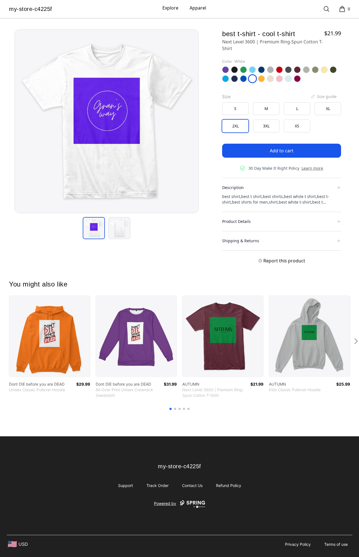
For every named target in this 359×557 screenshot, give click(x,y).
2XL (235, 126)
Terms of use (336, 544)
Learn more (312, 168)
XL (328, 108)
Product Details (236, 221)
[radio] (235, 108)
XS (297, 126)
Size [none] (226, 97)
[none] (323, 96)
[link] (49, 336)
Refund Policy (228, 485)
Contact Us (192, 485)
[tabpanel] (107, 121)
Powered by (165, 503)
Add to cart (281, 151)
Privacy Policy (298, 544)
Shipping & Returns (240, 240)
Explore (170, 8)
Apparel (198, 8)
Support (125, 485)
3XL (266, 126)
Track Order (157, 485)
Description (233, 187)
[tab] (93, 228)
